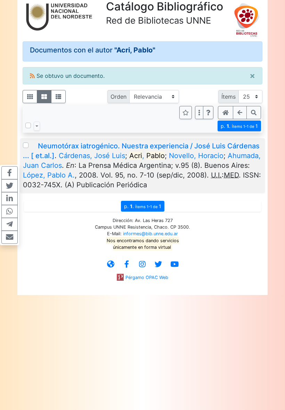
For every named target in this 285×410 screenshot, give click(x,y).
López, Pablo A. (49, 175)
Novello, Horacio (196, 155)
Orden (119, 96)
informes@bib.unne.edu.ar (150, 233)
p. (239, 126)
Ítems (228, 96)
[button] (208, 112)
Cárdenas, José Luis (92, 155)
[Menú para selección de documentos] (37, 126)
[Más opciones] (199, 112)
